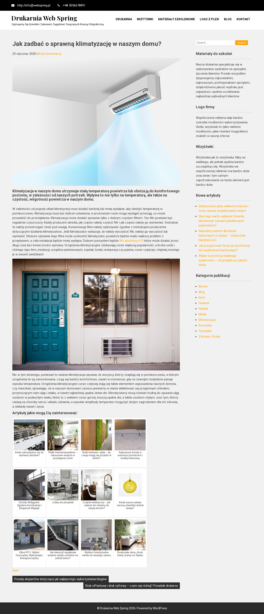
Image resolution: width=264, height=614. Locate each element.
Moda (202, 314)
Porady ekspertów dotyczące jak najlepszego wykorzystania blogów (60, 579)
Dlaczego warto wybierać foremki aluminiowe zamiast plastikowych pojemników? (221, 220)
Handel (203, 309)
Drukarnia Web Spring (44, 18)
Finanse (204, 303)
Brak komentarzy (49, 54)
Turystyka (205, 331)
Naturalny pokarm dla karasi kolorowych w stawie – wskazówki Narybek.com (222, 235)
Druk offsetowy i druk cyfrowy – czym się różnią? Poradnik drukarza (131, 586)
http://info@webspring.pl (33, 5)
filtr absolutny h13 (131, 241)
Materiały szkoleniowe (176, 19)
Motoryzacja (207, 320)
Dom (15, 570)
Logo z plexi (209, 19)
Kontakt (243, 19)
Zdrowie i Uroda (209, 336)
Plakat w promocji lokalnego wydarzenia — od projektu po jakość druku (223, 260)
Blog (228, 19)
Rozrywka (205, 325)
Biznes (203, 286)
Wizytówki (145, 19)
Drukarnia (124, 19)
